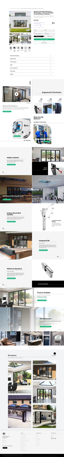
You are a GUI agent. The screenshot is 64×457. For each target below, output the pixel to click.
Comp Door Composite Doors (24, 438)
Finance (37, 437)
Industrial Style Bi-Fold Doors (23, 445)
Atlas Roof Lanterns (22, 449)
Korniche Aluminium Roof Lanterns (24, 450)
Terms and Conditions (38, 442)
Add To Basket (44, 42)
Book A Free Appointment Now (45, 326)
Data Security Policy (38, 445)
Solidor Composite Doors (23, 437)
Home (10, 8)
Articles (36, 434)
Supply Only (39, 36)
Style (34, 32)
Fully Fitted (50, 36)
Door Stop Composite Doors (23, 434)
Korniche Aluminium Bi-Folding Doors (15, 8)
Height (45, 29)
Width (34, 29)
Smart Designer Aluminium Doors (24, 441)
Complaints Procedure (38, 438)
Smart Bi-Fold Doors (23, 442)
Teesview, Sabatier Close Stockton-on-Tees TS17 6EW (6, 437)
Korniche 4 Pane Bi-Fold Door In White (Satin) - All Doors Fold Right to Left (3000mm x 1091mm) (32, 8)
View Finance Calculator (41, 300)
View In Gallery (12, 44)
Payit (36, 441)
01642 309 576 (52, 437)
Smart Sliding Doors (23, 446)
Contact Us (52, 434)
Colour (45, 32)
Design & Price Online (44, 39)
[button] (17, 94)
